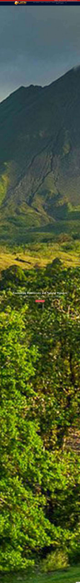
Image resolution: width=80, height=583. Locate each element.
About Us (57, 3)
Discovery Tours (47, 2)
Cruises (56, 2)
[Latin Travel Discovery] (20, 2)
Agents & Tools (60, 2)
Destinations (37, 2)
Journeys (42, 2)
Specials (61, 3)
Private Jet (53, 2)
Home (34, 2)
